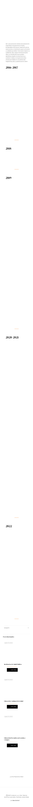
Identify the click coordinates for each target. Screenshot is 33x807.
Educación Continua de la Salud (13, 701)
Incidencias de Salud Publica (13, 664)
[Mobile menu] (30, 2)
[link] (16, 86)
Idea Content (16, 800)
